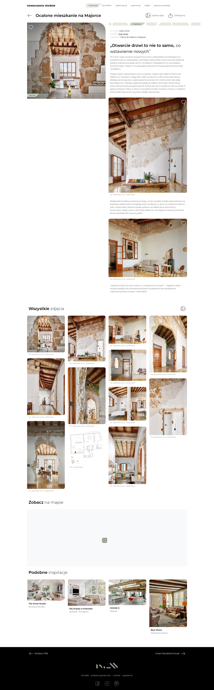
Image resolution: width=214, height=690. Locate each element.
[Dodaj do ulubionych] (30, 27)
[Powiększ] (66, 61)
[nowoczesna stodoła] (41, 6)
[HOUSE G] (127, 592)
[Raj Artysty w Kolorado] (87, 592)
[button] (107, 535)
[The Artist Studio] (46, 590)
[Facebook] (97, 683)
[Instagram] (107, 683)
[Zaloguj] (185, 5)
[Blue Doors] (168, 603)
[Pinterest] (116, 683)
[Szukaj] (179, 5)
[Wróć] (29, 15)
